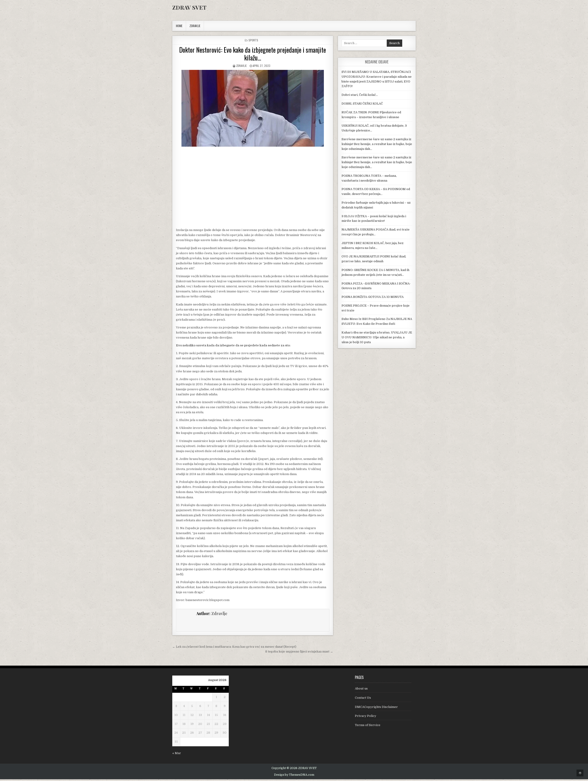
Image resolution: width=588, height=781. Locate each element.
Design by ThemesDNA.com (294, 774)
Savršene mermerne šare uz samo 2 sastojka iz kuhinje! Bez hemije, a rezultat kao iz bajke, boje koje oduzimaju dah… (377, 144)
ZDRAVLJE (194, 25)
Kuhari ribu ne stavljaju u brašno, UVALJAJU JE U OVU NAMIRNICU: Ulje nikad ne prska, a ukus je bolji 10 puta (377, 337)
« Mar (176, 753)
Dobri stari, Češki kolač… (360, 95)
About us (361, 688)
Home (179, 25)
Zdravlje (241, 66)
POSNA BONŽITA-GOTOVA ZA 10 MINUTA (373, 297)
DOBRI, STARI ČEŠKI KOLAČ (362, 103)
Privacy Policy (365, 716)
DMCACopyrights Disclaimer (376, 707)
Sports (253, 40)
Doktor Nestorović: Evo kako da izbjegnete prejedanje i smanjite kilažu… (252, 53)
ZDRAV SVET (189, 7)
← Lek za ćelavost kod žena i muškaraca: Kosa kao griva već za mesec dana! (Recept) (234, 646)
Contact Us (363, 697)
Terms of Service (367, 725)
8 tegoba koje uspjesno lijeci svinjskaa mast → (299, 651)
